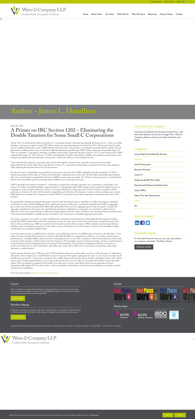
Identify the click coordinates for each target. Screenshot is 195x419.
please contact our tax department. (45, 272)
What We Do (123, 14)
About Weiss (96, 14)
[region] (97, 414)
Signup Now (143, 246)
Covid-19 (138, 174)
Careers (179, 14)
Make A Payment (156, 2)
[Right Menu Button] (193, 339)
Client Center (168, 2)
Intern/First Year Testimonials (147, 195)
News (137, 200)
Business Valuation (142, 169)
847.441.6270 (107, 326)
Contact (178, 2)
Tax (135, 205)
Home (85, 14)
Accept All (180, 415)
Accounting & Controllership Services (150, 154)
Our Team (109, 14)
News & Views (166, 14)
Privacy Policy (95, 415)
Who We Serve (138, 14)
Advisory (138, 159)
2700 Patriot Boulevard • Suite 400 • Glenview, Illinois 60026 (71, 326)
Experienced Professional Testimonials (151, 185)
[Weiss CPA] (38, 10)
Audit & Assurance (142, 164)
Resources (152, 14)
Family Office (140, 190)
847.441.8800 (96, 326)
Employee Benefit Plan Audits (147, 179)
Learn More (18, 298)
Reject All (168, 415)
